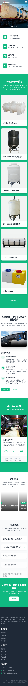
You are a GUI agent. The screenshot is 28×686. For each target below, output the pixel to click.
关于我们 (3, 641)
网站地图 (22, 682)
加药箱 (3, 649)
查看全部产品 (14, 300)
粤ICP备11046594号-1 (14, 682)
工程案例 (3, 633)
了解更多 (5, 389)
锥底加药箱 (4, 651)
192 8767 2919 (7, 667)
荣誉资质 (3, 635)
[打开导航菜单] (26, 2)
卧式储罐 (3, 654)
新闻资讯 (3, 638)
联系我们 (15, 389)
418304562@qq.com (9, 670)
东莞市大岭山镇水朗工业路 (10, 673)
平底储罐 (3, 657)
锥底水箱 (3, 659)
